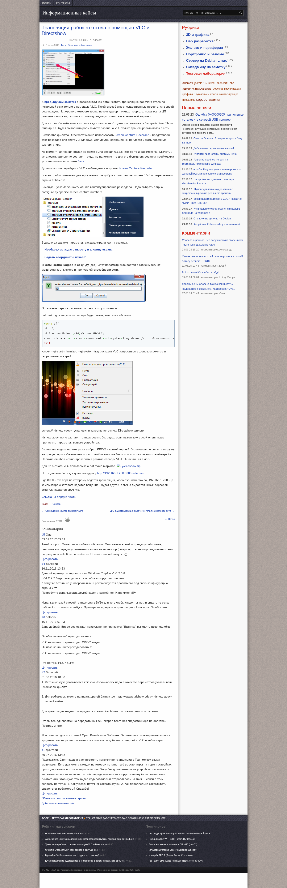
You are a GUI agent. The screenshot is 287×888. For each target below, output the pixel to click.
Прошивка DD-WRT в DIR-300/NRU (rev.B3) (172, 839)
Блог (64, 45)
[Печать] (67, 521)
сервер (57, 504)
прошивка (188, 99)
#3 (43, 617)
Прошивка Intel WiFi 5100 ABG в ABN (64, 833)
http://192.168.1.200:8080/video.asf (120, 473)
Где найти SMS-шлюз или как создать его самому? (72, 855)
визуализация (232, 88)
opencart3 (222, 83)
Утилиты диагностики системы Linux (215, 154)
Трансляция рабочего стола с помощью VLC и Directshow (76, 844)
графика (187, 94)
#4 (43, 563)
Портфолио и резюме (205, 54)
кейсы (214, 94)
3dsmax (187, 83)
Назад (169, 519)
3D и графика (197, 35)
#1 (43, 749)
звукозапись (201, 94)
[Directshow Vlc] (73, 94)
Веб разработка (199, 41)
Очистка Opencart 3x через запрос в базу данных (71, 850)
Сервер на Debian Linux (206, 61)
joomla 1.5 (200, 83)
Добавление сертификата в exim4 (214, 148)
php (232, 83)
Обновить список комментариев (64, 798)
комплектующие (228, 94)
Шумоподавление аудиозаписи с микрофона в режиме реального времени (85, 860)
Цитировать (50, 559)
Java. (81, 161)
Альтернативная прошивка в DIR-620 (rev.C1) (173, 844)
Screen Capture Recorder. (135, 168)
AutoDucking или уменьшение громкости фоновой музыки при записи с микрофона (89, 839)
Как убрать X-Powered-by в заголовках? (217, 224)
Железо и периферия (204, 48)
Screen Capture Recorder (132, 135)
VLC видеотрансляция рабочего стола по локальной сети (142, 511)
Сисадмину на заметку (205, 67)
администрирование (196, 88)
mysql (211, 83)
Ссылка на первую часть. (59, 496)
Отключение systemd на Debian (212, 218)
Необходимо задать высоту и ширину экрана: (79, 249)
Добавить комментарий (58, 803)
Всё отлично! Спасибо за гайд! (200, 272)
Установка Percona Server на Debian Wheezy (172, 850)
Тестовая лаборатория (80, 45)
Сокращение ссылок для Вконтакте (62, 511)
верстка (218, 88)
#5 (43, 534)
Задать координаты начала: (65, 257)
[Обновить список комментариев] (63, 529)
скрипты (214, 99)
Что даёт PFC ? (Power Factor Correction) (171, 855)
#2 (43, 672)
